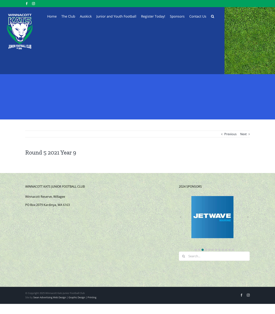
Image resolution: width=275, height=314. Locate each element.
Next (243, 134)
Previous (230, 134)
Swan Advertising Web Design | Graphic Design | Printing (64, 297)
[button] (212, 16)
